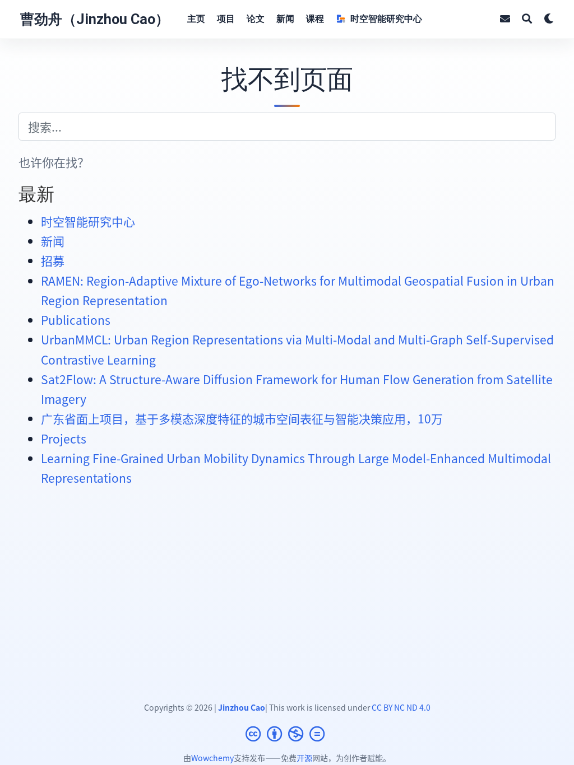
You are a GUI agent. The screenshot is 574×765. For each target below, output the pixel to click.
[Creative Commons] (287, 733)
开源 (304, 757)
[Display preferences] (549, 19)
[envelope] (505, 19)
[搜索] (527, 19)
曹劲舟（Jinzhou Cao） (94, 19)
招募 (52, 260)
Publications (75, 319)
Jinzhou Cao (241, 707)
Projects (63, 438)
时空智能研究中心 (88, 221)
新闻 (52, 240)
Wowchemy (212, 757)
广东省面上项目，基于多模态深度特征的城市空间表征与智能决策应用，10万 (242, 418)
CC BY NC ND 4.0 (401, 707)
